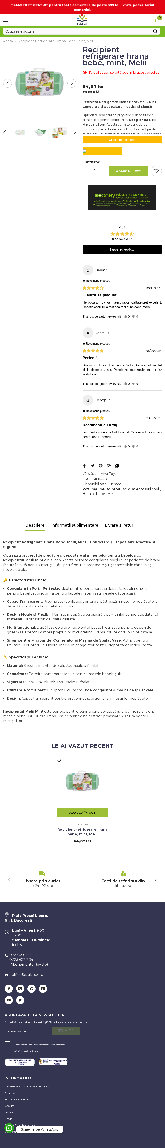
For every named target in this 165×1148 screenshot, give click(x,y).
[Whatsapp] (117, 465)
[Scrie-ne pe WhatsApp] (9, 1128)
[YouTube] (9, 1000)
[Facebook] (84, 465)
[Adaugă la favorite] (156, 171)
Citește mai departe (122, 139)
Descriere (35, 525)
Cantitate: (91, 162)
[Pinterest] (101, 465)
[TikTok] (43, 989)
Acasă (8, 41)
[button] (7, 83)
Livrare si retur (119, 525)
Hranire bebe (93, 494)
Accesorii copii (147, 489)
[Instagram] (20, 989)
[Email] (109, 465)
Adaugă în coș (128, 171)
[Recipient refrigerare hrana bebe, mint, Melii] (82, 781)
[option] (39, 83)
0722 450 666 (20, 955)
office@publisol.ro (27, 974)
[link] (42, 879)
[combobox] (77, 31)
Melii (111, 494)
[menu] (5, 19)
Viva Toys (108, 474)
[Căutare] (81, 31)
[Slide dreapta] (155, 879)
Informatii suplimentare (74, 525)
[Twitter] (93, 465)
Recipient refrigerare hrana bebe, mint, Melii (82, 831)
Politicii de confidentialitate (26, 1051)
